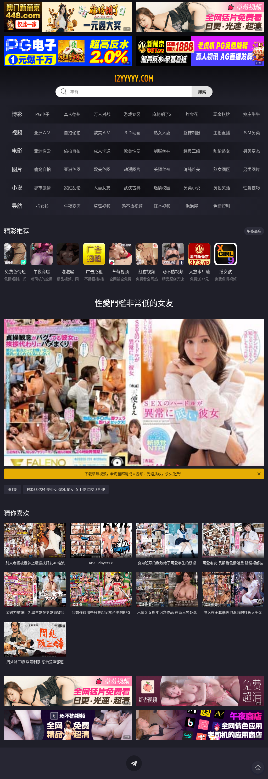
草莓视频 (102, 206)
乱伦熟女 (221, 151)
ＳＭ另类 (251, 133)
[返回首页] (258, 767)
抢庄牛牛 (251, 114)
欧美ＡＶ (102, 133)
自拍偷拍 (72, 133)
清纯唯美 (191, 169)
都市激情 (42, 188)
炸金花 (192, 114)
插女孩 (42, 206)
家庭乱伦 (72, 188)
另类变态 (251, 151)
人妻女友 (102, 188)
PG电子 (42, 114)
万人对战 (102, 114)
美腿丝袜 (162, 169)
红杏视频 (162, 206)
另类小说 (191, 188)
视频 (17, 132)
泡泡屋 (192, 206)
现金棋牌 (221, 114)
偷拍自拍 (72, 151)
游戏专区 (132, 114)
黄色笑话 (221, 188)
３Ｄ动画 (132, 133)
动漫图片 (132, 169)
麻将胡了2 (161, 114)
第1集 (12, 489)
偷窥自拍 (42, 169)
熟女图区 (221, 169)
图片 (17, 169)
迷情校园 (162, 188)
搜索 (202, 92)
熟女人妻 (162, 133)
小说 (17, 187)
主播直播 (221, 133)
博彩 (17, 114)
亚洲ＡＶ (42, 133)
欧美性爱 (132, 151)
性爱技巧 (251, 188)
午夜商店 (72, 206)
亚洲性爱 (42, 151)
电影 (17, 150)
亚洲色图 (72, 169)
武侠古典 (132, 188)
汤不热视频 (132, 206)
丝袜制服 (191, 133)
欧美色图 (102, 169)
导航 (17, 205)
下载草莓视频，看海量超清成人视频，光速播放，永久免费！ (134, 473)
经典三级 (191, 151)
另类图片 (251, 169)
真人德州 (72, 114)
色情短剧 (221, 206)
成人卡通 (102, 151)
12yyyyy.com (134, 78)
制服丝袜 (162, 151)
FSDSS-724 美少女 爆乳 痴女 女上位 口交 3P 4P (66, 489)
